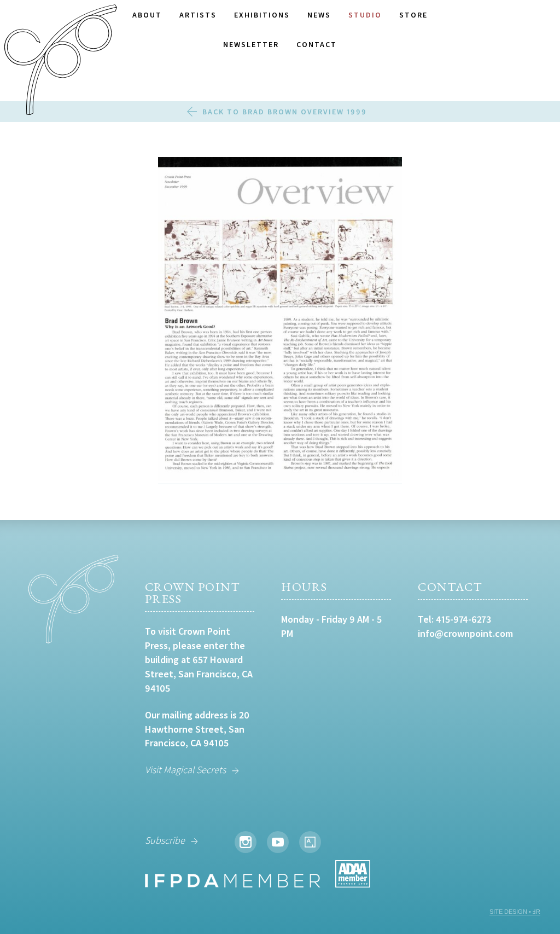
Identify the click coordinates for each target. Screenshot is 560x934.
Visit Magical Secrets (185, 769)
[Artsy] (310, 842)
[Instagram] (245, 842)
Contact (316, 44)
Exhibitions (262, 15)
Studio (365, 15)
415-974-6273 (463, 619)
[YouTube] (278, 842)
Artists (198, 15)
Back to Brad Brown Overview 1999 (284, 112)
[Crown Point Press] (60, 61)
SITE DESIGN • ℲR (514, 911)
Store (413, 15)
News (319, 15)
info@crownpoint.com (465, 633)
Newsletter (251, 44)
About (147, 15)
